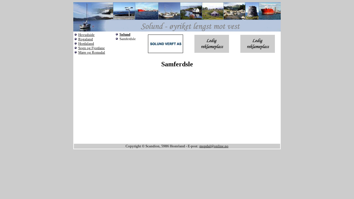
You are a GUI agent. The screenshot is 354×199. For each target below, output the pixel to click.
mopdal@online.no (213, 146)
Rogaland (85, 39)
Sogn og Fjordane (91, 48)
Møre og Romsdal (91, 52)
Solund (124, 34)
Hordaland (86, 43)
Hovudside (86, 35)
